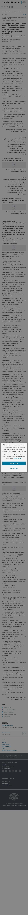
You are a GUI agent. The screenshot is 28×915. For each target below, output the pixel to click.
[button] (14, 468)
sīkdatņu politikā (17, 458)
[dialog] (14, 457)
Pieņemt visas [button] (14, 463)
